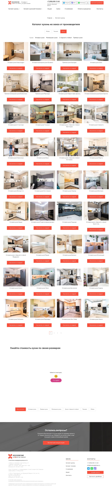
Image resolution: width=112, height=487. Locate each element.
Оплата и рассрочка (84, 9)
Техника (56, 31)
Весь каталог (20, 409)
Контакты (100, 9)
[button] (97, 2)
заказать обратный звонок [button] (52, 5)
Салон (58, 9)
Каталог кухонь (13, 9)
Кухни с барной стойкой (72, 409)
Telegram (67, 2)
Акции (50, 9)
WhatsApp (82, 2)
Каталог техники (71, 466)
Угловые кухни (32, 409)
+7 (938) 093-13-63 (53, 1)
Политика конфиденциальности (18, 460)
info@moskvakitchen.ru (93, 465)
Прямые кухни (44, 409)
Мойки (48, 31)
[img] (87, 2)
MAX (74, 2)
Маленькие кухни (56, 409)
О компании (69, 9)
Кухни (63, 31)
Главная (49, 18)
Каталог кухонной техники (32, 9)
